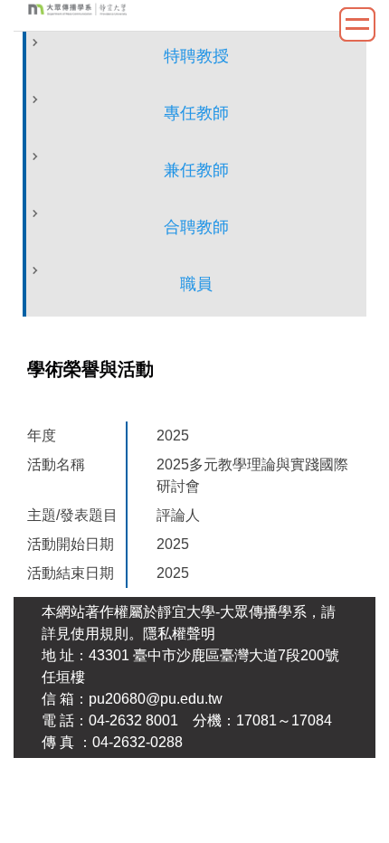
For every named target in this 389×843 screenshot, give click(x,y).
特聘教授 (196, 56)
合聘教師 (196, 227)
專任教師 (196, 113)
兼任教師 (196, 170)
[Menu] (357, 24)
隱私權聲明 (179, 633)
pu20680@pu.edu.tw (156, 698)
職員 (196, 284)
